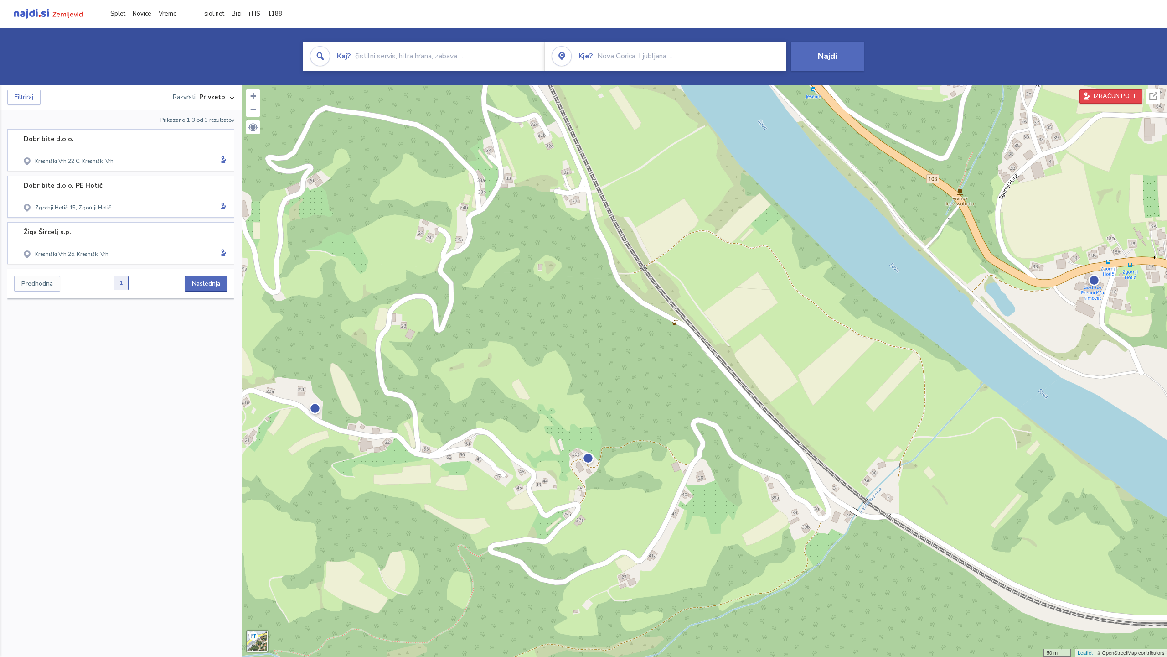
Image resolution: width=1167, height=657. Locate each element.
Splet (117, 14)
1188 (275, 14)
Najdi (827, 56)
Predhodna (37, 283)
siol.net (214, 14)
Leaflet (1085, 652)
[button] (253, 127)
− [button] (253, 109)
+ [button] (253, 96)
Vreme (168, 14)
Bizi (237, 14)
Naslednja (206, 283)
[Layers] (257, 641)
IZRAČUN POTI (1114, 96)
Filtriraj (24, 97)
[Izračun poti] (222, 161)
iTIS (254, 14)
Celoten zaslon (1153, 96)
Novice (142, 14)
